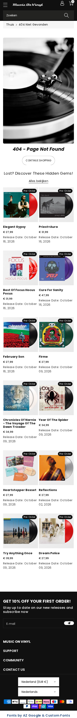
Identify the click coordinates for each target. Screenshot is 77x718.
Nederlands (30, 692)
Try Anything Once (17, 553)
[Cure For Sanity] (56, 268)
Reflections (48, 490)
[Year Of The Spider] (56, 397)
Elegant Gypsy (14, 227)
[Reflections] (56, 467)
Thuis (10, 24)
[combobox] (38, 15)
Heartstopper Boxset (19, 490)
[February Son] (20, 334)
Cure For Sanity (51, 290)
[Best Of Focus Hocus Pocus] (20, 268)
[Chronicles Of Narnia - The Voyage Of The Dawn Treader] (20, 397)
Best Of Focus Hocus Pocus (19, 292)
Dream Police (49, 553)
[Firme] (56, 334)
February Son (13, 357)
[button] (7, 4)
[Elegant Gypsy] (20, 204)
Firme (43, 357)
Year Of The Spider (53, 420)
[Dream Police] (56, 530)
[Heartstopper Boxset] (20, 467)
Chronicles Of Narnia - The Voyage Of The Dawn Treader (19, 423)
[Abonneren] (69, 623)
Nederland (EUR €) (35, 682)
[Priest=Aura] (56, 204)
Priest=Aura (48, 227)
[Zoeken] (66, 15)
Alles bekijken (38, 181)
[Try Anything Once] (20, 530)
